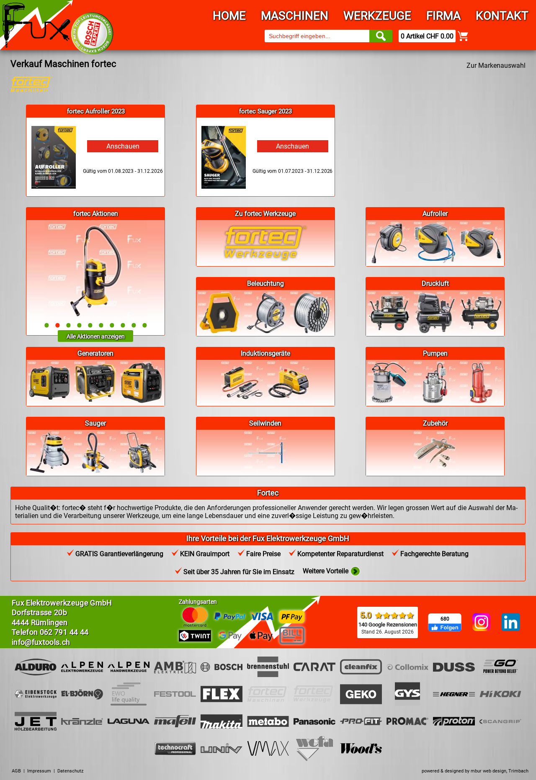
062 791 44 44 (64, 632)
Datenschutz (70, 771)
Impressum (39, 771)
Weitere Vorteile (326, 571)
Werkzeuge (377, 16)
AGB (16, 771)
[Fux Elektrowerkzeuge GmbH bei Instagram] (481, 622)
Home (229, 16)
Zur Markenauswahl (496, 65)
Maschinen (294, 16)
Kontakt (502, 16)
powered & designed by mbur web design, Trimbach (475, 771)
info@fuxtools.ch (41, 642)
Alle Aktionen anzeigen (96, 336)
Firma (443, 16)
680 (445, 619)
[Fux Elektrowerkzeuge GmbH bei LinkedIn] (511, 622)
